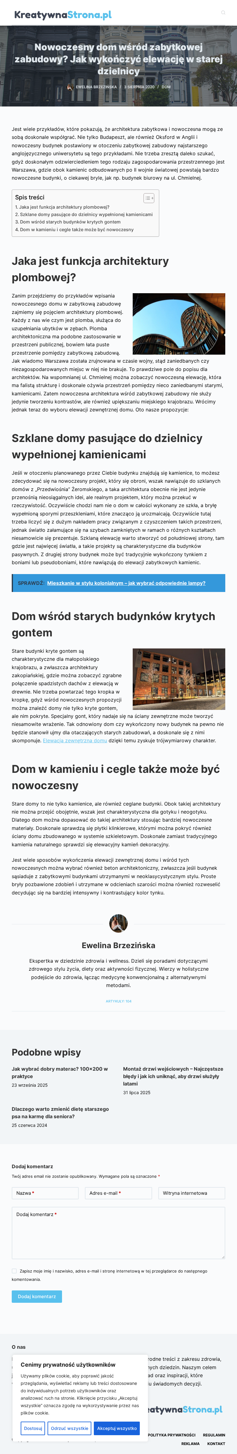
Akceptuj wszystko (117, 1428)
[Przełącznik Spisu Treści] (146, 198)
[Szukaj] (223, 12)
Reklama (190, 1443)
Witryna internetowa (185, 1193)
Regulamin (214, 1435)
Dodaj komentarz (36, 1214)
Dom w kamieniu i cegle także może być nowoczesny (77, 229)
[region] (80, 1398)
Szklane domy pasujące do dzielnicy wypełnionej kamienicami (86, 214)
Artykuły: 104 (118, 1001)
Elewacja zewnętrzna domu (75, 740)
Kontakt (216, 1443)
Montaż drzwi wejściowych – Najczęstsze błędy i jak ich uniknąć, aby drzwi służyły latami (173, 1076)
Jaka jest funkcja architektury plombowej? (64, 207)
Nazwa (25, 1193)
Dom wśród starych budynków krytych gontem (70, 221)
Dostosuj (33, 1428)
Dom (166, 87)
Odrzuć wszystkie (69, 1428)
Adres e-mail (105, 1193)
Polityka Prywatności (171, 1435)
